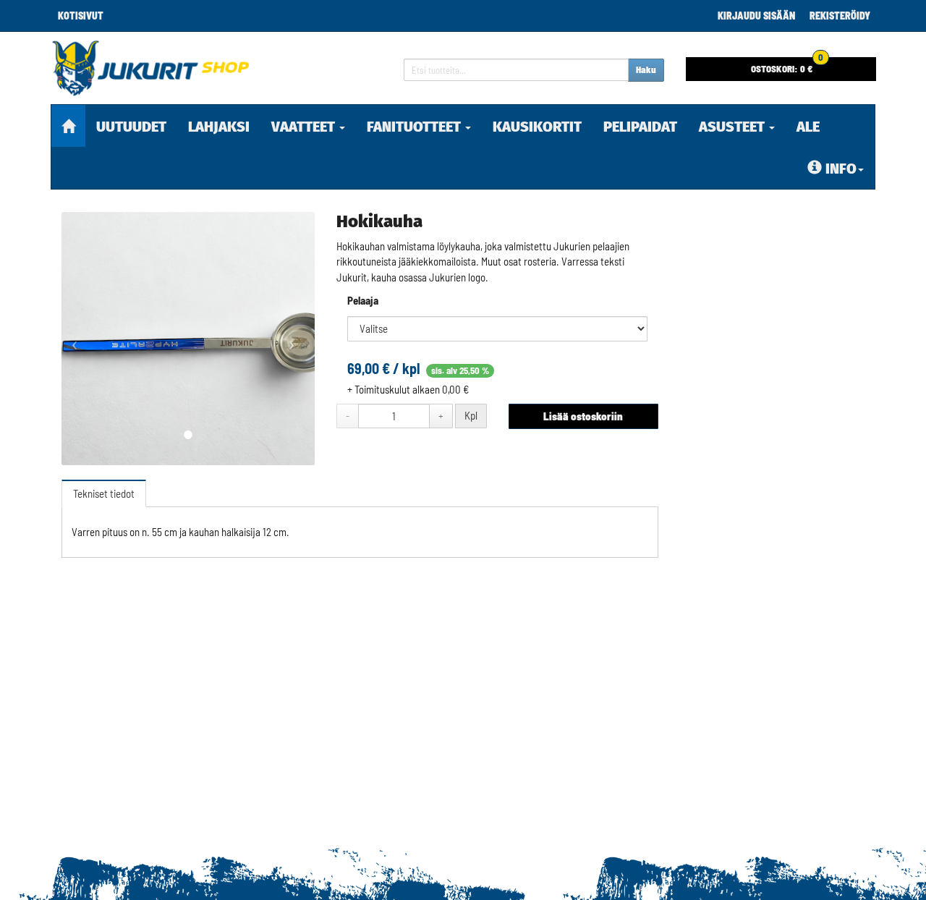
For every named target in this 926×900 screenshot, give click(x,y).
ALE (808, 126)
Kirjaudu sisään (756, 15)
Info (841, 168)
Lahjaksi (219, 126)
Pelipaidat (640, 126)
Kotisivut (80, 15)
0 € (787, 66)
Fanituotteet (415, 126)
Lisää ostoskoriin (583, 416)
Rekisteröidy (840, 15)
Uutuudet (131, 126)
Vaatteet (304, 126)
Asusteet (733, 126)
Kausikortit (537, 126)
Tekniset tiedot (104, 493)
